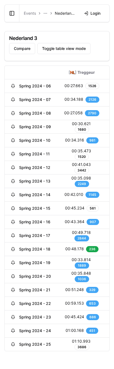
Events (30, 13)
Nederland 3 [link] (66, 13)
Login (95, 13)
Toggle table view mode (64, 48)
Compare (22, 48)
